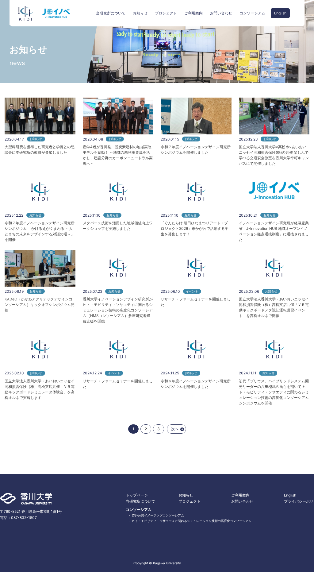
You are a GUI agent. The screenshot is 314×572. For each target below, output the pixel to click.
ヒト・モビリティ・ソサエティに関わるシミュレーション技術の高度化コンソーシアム (191, 521)
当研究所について (110, 13)
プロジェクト (166, 13)
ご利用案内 (193, 13)
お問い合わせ (221, 13)
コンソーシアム (252, 13)
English (280, 13)
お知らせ (140, 13)
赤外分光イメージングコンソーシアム (158, 515)
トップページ (137, 495)
